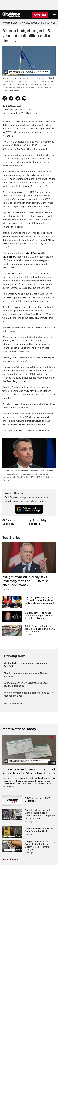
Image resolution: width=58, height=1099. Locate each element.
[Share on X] (4, 98)
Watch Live (40, 15)
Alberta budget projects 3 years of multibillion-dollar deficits (26, 35)
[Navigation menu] (54, 14)
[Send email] (24, 98)
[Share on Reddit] (17, 98)
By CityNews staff (11, 106)
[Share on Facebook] (11, 98)
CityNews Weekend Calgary (35, 22)
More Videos (9, 859)
